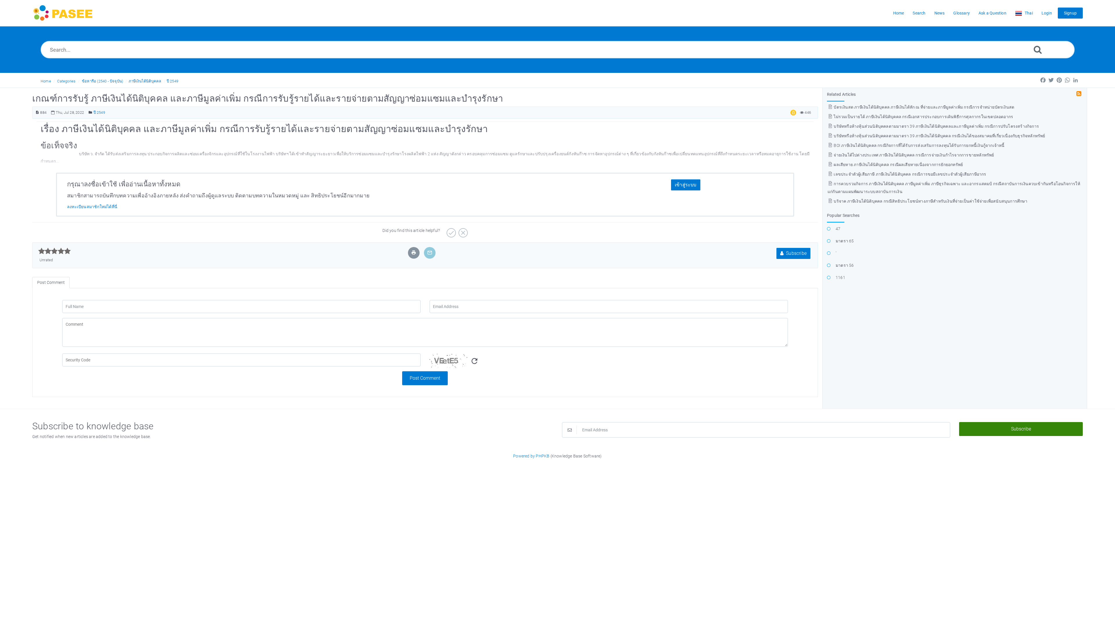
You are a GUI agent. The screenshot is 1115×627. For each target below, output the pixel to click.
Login (1047, 13)
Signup (1070, 13)
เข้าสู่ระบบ (686, 185)
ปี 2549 (172, 81)
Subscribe (796, 253)
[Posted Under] (90, 112)
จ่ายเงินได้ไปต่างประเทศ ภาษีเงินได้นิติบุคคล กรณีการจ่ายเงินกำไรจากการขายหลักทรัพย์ (913, 155)
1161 (840, 277)
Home (46, 81)
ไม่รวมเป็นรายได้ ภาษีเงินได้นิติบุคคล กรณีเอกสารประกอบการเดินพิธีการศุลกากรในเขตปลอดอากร (923, 116)
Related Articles (841, 94)
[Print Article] (413, 253)
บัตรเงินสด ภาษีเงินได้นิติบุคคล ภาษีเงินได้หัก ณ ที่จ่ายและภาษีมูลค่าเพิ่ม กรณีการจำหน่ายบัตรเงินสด (923, 107)
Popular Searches (843, 215)
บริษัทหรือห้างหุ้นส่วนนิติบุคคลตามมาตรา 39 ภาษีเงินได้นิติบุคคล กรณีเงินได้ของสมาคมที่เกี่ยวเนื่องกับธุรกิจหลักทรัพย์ (939, 136)
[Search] (1038, 49)
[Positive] (450, 231)
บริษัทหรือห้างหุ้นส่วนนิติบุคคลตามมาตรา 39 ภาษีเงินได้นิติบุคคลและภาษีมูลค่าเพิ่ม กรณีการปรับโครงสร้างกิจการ (936, 126)
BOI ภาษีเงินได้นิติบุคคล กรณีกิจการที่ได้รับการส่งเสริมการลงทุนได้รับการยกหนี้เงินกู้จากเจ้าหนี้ (918, 145)
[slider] (54, 251)
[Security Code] (608, 362)
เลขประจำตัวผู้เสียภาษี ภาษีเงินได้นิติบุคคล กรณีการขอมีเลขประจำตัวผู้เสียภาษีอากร (909, 174)
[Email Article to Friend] (429, 253)
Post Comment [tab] (51, 282)
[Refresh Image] (474, 361)
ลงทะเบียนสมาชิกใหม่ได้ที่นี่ (92, 206)
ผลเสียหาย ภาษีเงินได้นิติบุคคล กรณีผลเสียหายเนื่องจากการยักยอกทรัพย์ (898, 164)
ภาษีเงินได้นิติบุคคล (145, 81)
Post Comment (425, 378)
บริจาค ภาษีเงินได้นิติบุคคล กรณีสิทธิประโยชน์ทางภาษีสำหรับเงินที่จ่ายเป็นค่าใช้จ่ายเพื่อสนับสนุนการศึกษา (930, 201)
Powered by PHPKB (531, 456)
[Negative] (462, 231)
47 (838, 228)
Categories (66, 81)
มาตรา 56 (845, 265)
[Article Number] (37, 112)
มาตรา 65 (845, 241)
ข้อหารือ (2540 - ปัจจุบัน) (102, 81)
